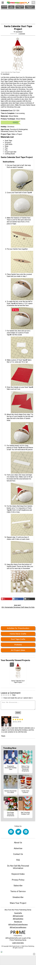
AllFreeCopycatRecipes (18, 927)
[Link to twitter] (18, 832)
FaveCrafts (18, 913)
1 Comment (21, 33)
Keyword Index (18, 874)
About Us (18, 842)
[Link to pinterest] (26, 832)
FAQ (18, 860)
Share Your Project (18, 903)
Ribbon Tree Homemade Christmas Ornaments (25, 768)
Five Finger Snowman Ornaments (10, 814)
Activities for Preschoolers (18, 628)
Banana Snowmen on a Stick (10, 791)
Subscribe (18, 885)
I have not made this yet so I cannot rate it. (18, 698)
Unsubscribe (18, 897)
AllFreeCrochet (18, 916)
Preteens (18, 644)
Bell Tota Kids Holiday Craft (25, 813)
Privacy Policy (18, 880)
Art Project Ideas (18, 650)
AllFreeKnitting (18, 919)
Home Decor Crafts (18, 634)
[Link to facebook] (11, 832)
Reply (3, 736)
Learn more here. (18, 943)
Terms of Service (18, 891)
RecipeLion (18, 922)
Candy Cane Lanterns (25, 791)
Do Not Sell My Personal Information (18, 867)
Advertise (18, 848)
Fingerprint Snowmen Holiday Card (10, 767)
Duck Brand (19, 31)
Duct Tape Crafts (18, 639)
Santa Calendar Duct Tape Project (18, 681)
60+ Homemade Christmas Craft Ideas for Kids (18, 607)
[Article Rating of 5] (13, 33)
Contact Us (18, 854)
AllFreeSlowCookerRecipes (18, 924)
